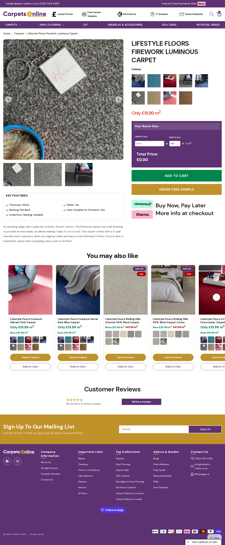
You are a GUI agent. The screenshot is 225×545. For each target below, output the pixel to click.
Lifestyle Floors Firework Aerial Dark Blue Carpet (78, 320)
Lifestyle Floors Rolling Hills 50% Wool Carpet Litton (170, 320)
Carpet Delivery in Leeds (129, 499)
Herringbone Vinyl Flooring (130, 481)
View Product (30, 357)
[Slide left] (8, 297)
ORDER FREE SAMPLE (176, 189)
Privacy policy (37, 534)
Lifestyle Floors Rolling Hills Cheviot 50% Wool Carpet (123, 320)
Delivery (82, 481)
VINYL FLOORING (50, 24)
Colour (136, 69)
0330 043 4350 (204, 458)
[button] (211, 14)
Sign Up (205, 429)
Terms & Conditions (89, 470)
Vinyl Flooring (123, 464)
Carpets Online (19, 534)
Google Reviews (49, 468)
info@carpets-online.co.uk (203, 466)
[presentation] (8, 99)
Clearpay (83, 464)
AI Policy (82, 493)
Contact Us (47, 479)
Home (6, 33)
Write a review (141, 401)
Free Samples (160, 487)
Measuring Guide (162, 475)
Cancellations (85, 475)
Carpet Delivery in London (130, 493)
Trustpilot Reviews (50, 473)
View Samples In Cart (204, 542)
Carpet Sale (122, 470)
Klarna (81, 458)
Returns (82, 487)
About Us (46, 462)
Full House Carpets (126, 487)
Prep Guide (159, 470)
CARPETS (11, 24)
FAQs (156, 481)
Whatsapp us (202, 474)
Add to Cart (30, 366)
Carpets (19, 33)
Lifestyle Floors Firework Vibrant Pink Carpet (26, 320)
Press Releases (161, 464)
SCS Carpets (123, 475)
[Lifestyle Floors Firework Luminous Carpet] (63, 99)
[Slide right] (216, 297)
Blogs (156, 458)
